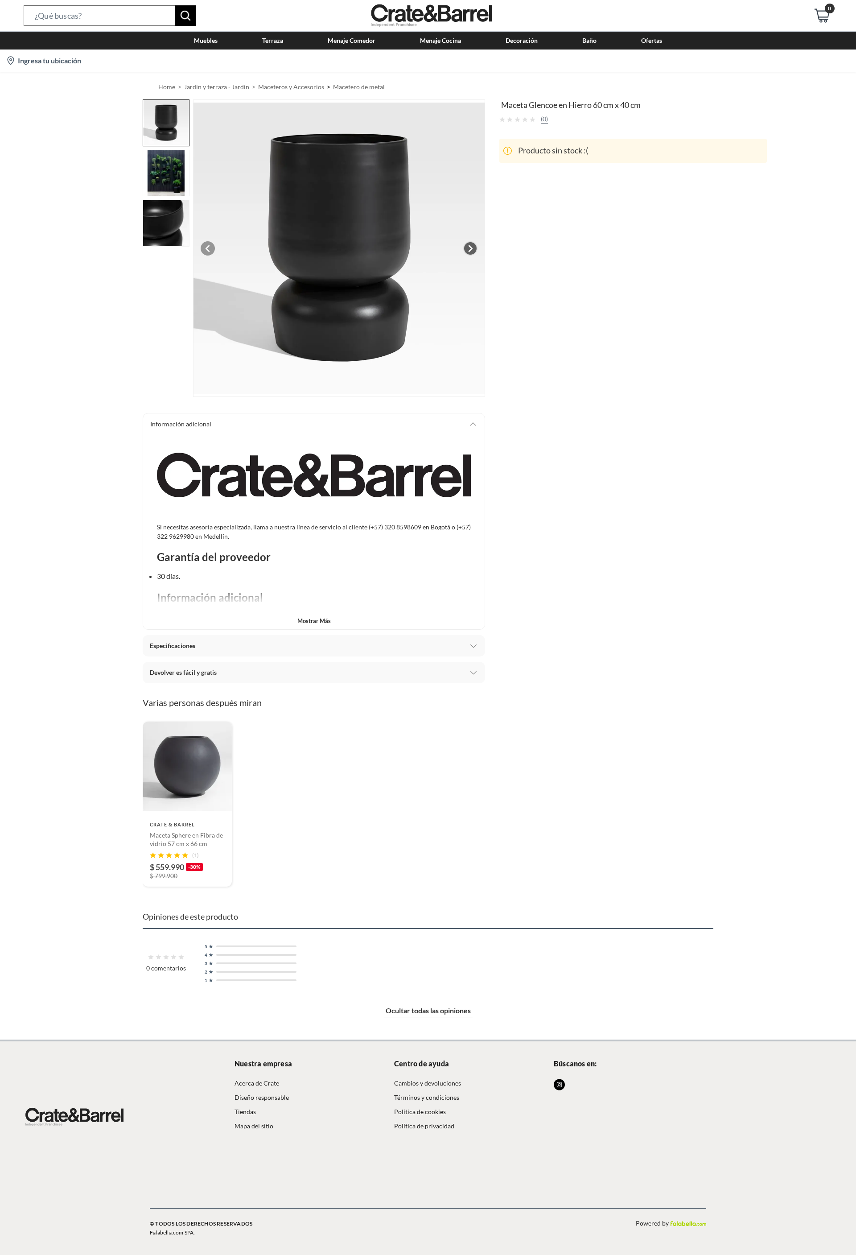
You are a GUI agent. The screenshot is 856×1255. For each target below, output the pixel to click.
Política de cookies (420, 1111)
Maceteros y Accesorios (291, 87)
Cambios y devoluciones (427, 1083)
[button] (110, 15)
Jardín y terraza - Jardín (216, 87)
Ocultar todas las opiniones (428, 1010)
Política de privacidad (424, 1126)
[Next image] (470, 248)
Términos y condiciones (426, 1097)
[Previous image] (208, 248)
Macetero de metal (359, 87)
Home (166, 87)
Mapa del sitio (254, 1126)
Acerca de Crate (257, 1083)
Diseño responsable (262, 1097)
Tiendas (245, 1111)
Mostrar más (314, 620)
